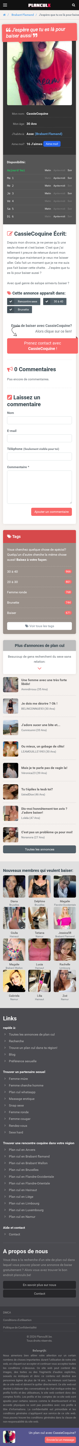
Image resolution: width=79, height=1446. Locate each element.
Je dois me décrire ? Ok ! (39, 703)
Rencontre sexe (27, 301)
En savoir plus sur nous (39, 1285)
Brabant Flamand (23, 14)
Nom (10, 413)
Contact (39, 1293)
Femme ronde (39, 592)
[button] (39, 72)
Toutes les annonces (39, 849)
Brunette (23, 309)
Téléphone (33, 449)
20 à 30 (39, 582)
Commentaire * (18, 467)
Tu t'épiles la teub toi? (37, 789)
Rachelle (65, 964)
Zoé (65, 995)
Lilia (39, 995)
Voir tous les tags (41, 626)
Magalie (65, 901)
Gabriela (14, 995)
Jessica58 (65, 932)
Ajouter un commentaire (51, 512)
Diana (14, 901)
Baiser (39, 613)
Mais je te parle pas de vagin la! (44, 768)
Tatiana (39, 932)
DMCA (7, 1312)
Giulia (14, 932)
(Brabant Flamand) (48, 134)
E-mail (11, 431)
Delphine (39, 901)
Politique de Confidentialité (19, 1327)
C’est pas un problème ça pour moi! (47, 832)
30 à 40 (58, 301)
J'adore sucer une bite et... (40, 725)
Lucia (39, 964)
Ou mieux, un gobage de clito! (42, 746)
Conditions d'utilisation (17, 1320)
